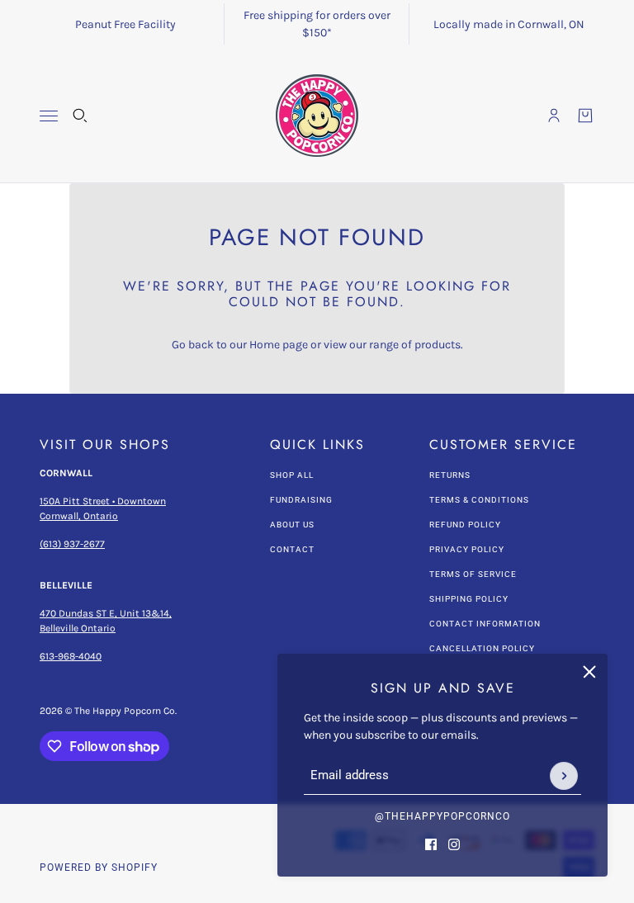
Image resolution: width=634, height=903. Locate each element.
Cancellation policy (482, 648)
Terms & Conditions (479, 499)
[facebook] (431, 844)
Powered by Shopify (99, 867)
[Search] (80, 115)
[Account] (554, 115)
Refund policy (465, 524)
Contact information (485, 623)
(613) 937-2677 (72, 544)
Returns (450, 475)
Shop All (292, 475)
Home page (278, 345)
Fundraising (301, 499)
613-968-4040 (71, 656)
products (437, 345)
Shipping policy (469, 598)
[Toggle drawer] (49, 116)
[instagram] (454, 844)
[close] (589, 672)
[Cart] (585, 115)
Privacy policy (466, 549)
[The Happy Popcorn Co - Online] (317, 115)
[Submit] (564, 776)
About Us (292, 524)
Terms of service (473, 574)
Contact (292, 549)
